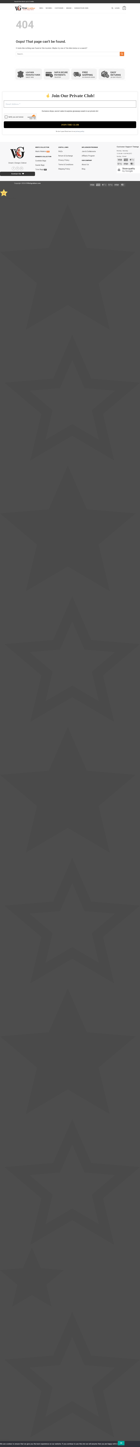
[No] (128, 1443)
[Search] (112, 8)
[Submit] (122, 54)
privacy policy (80, 131)
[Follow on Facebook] (13, 168)
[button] (124, 8)
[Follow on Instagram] (17, 168)
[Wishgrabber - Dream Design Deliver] (25, 8)
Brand (68, 8)
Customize (59, 8)
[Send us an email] (21, 168)
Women (49, 8)
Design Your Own (81, 8)
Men (41, 8)
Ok (121, 1443)
